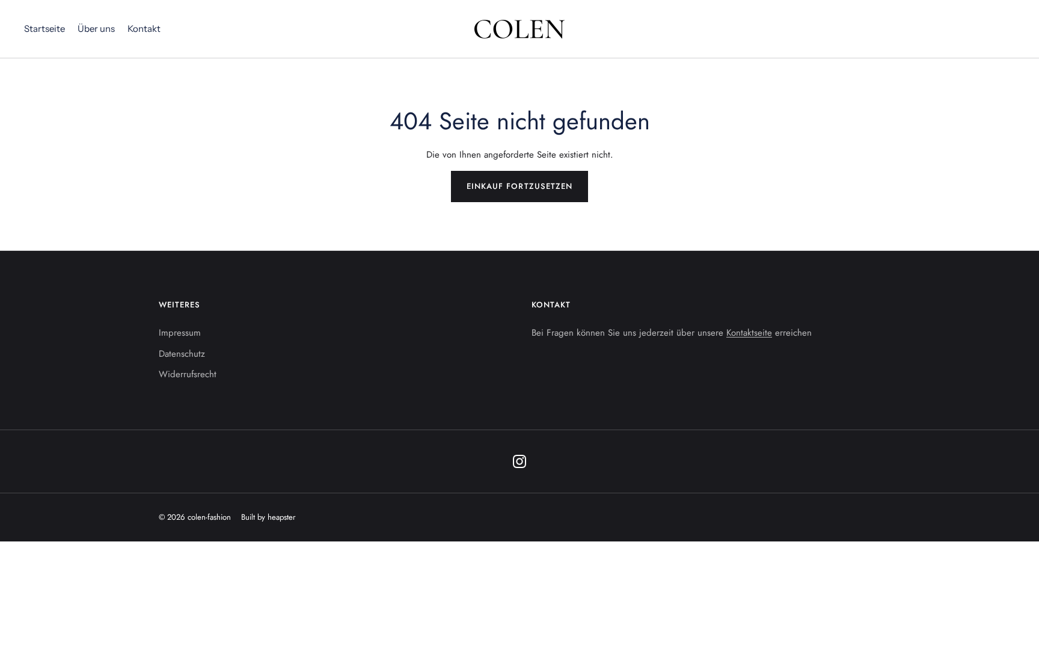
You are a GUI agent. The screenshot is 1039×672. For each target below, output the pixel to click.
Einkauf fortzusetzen (519, 186)
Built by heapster (268, 517)
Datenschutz (182, 353)
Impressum (180, 332)
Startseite (44, 28)
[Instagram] (519, 461)
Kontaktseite (749, 332)
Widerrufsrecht (187, 374)
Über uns (96, 28)
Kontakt (144, 28)
